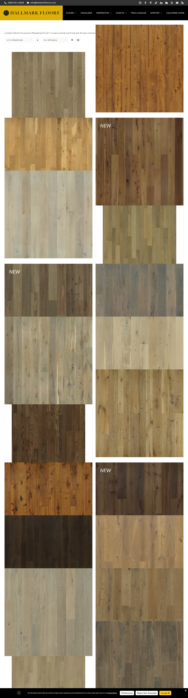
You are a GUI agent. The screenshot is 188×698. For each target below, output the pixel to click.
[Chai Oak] (139, 413)
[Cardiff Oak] (139, 360)
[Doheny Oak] (48, 612)
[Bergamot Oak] (48, 307)
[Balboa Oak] (48, 214)
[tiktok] (156, 3)
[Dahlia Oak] (139, 506)
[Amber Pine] (139, 68)
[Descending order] (37, 40)
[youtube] (177, 3)
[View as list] (78, 40)
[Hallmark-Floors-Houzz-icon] (166, 3)
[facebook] (145, 3)
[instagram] (140, 3)
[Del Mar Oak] (139, 559)
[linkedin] (161, 3)
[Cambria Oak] (48, 360)
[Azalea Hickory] (139, 161)
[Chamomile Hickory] (48, 506)
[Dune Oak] (139, 612)
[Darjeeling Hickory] (48, 559)
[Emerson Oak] (139, 665)
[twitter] (172, 3)
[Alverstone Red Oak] (48, 88)
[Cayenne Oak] (48, 433)
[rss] (182, 3)
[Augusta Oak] (48, 161)
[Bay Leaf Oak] (139, 234)
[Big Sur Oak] (139, 307)
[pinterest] (151, 3)
